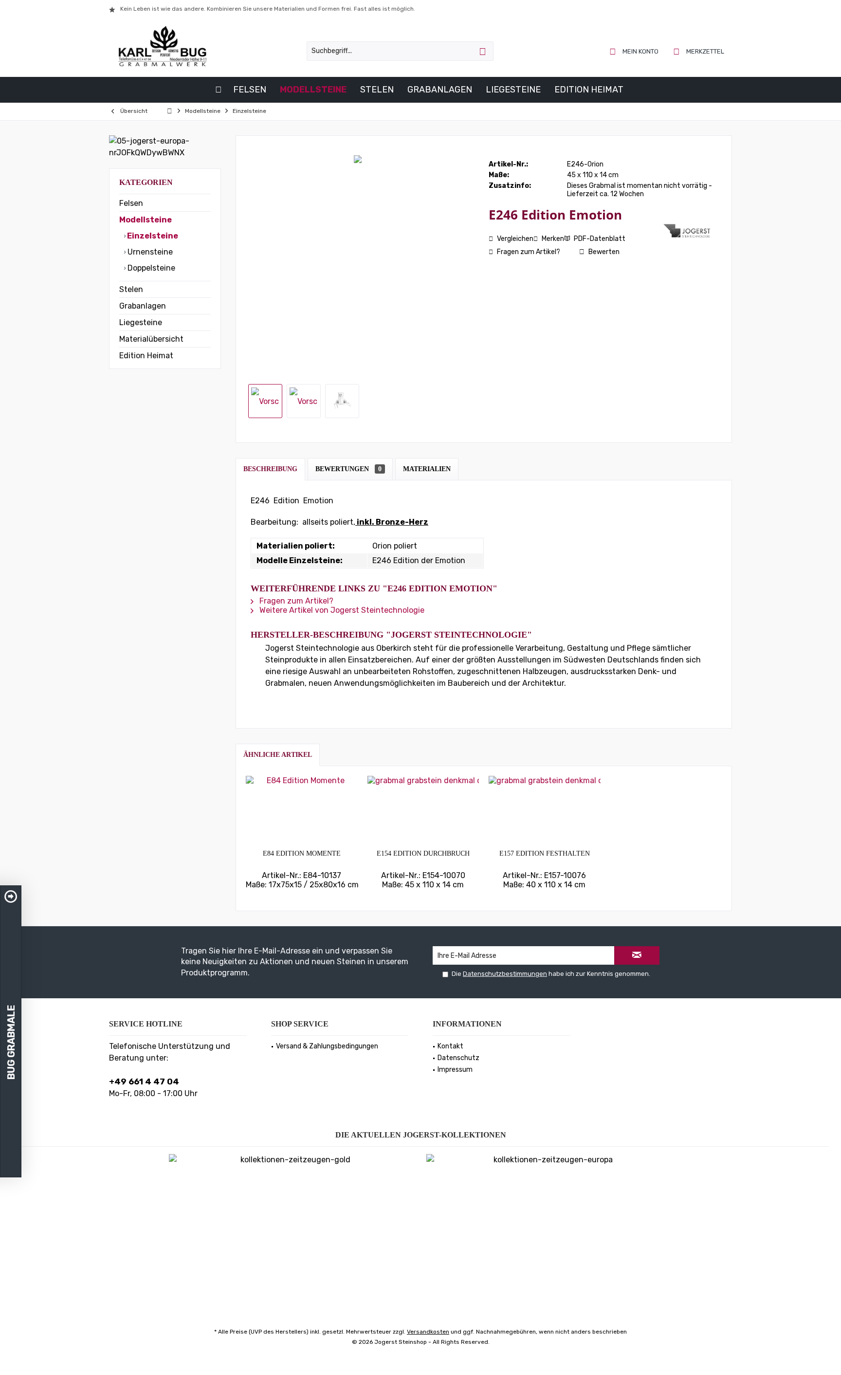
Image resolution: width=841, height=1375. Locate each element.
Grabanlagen (142, 306)
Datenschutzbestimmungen (505, 973)
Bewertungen (348, 469)
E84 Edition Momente (302, 853)
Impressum (455, 1069)
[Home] (218, 90)
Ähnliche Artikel (277, 754)
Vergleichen (514, 239)
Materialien (427, 469)
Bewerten (603, 252)
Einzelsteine (152, 235)
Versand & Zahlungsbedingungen (327, 1046)
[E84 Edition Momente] (302, 810)
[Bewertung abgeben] (575, 227)
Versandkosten (428, 1331)
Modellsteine (145, 219)
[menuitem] (699, 51)
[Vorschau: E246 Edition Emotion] (265, 401)
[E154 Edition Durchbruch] (423, 810)
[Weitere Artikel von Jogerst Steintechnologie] (687, 231)
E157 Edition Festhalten (544, 853)
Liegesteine (140, 322)
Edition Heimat (146, 355)
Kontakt (450, 1046)
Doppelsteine (150, 268)
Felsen (131, 203)
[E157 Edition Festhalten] (545, 810)
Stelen (131, 289)
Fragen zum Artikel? (527, 252)
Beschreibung (270, 469)
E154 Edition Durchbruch (423, 853)
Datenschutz (458, 1058)
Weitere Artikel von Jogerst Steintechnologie (340, 610)
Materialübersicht (151, 339)
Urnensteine (149, 252)
